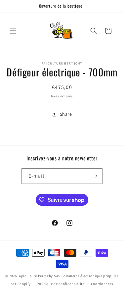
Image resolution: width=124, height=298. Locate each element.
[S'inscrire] (95, 176)
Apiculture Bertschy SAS (40, 276)
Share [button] (66, 114)
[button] (13, 30)
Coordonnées (102, 283)
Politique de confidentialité (61, 283)
